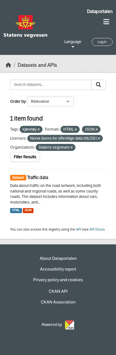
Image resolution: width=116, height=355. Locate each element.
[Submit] (98, 85)
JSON (28, 210)
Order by (18, 101)
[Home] (8, 65)
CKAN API (58, 291)
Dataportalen (100, 11)
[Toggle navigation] (106, 21)
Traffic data (37, 177)
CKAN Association (58, 302)
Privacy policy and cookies (58, 279)
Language (72, 41)
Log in (102, 42)
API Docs (96, 229)
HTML (16, 210)
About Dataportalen (58, 258)
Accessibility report (58, 269)
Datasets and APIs (37, 65)
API (78, 229)
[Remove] (38, 129)
